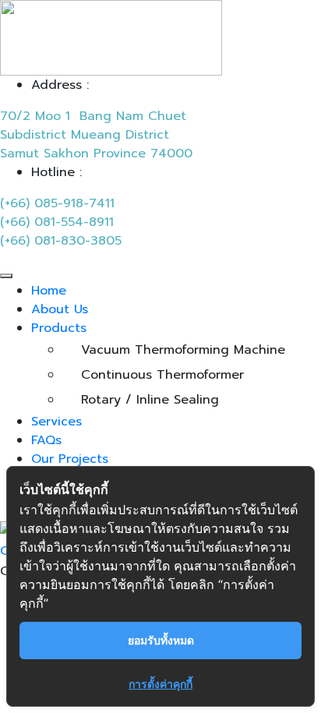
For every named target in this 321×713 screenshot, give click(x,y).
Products (58, 328)
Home (48, 290)
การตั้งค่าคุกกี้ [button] (160, 683)
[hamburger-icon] (6, 276)
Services (56, 421)
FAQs (46, 440)
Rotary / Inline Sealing (150, 399)
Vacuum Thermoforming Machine (183, 350)
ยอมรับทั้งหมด (161, 640)
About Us (59, 309)
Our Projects (69, 459)
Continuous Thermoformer (162, 374)
